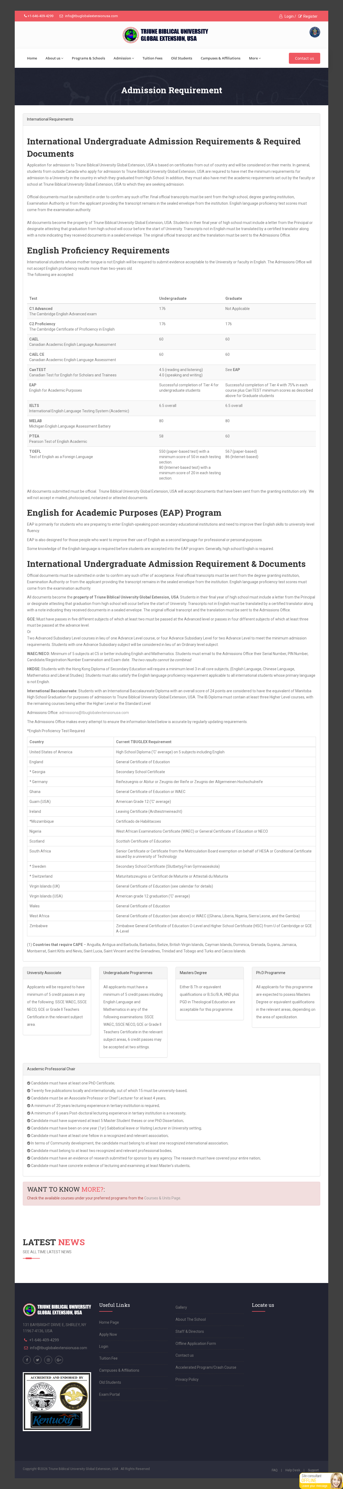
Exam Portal (109, 1394)
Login (103, 1346)
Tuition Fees (152, 58)
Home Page (109, 1322)
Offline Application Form (196, 1343)
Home (32, 58)
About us (53, 58)
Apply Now (108, 1334)
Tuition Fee (108, 1358)
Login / (290, 16)
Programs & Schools (88, 58)
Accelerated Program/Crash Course (206, 1367)
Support (313, 1470)
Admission (122, 58)
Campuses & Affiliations (220, 58)
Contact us (304, 58)
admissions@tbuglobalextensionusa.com (94, 712)
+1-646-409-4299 (40, 16)
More (253, 58)
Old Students (181, 58)
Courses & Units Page (162, 1198)
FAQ (275, 1470)
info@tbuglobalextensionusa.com (91, 16)
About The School (191, 1319)
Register (310, 16)
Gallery (181, 1307)
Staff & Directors (190, 1331)
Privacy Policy (187, 1379)
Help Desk (292, 1470)
